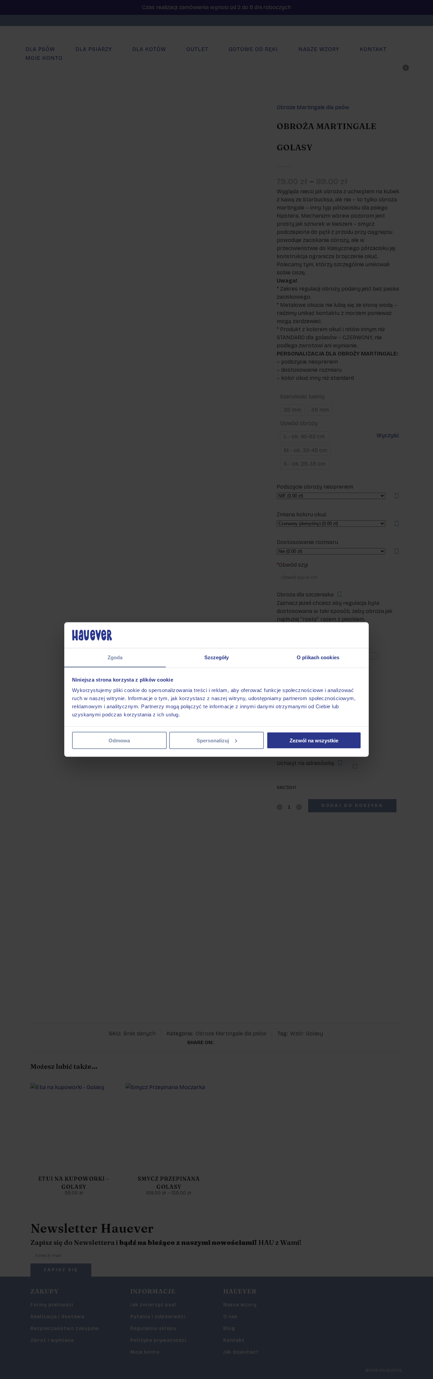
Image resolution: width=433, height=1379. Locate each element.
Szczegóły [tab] (216, 657)
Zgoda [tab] (115, 657)
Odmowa (119, 740)
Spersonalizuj (213, 740)
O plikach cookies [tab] (318, 657)
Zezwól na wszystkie (314, 740)
